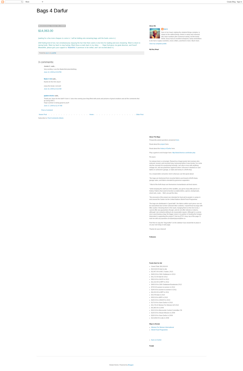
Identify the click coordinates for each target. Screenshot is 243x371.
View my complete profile (158, 44)
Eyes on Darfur (156, 340)
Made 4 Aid (48, 79)
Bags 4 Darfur (52, 10)
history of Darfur (166, 148)
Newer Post (43, 114)
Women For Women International (162, 327)
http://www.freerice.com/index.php (183, 153)
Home (91, 114)
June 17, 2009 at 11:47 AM (53, 106)
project (162, 144)
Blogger (130, 365)
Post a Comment (47, 110)
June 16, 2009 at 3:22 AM (52, 89)
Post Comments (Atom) (55, 118)
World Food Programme (159, 330)
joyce (166, 29)
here (177, 140)
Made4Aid (71, 47)
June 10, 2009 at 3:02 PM (52, 72)
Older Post (139, 114)
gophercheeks (49, 96)
